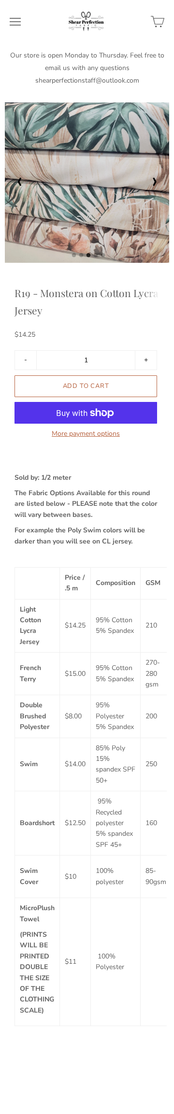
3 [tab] (88, 258)
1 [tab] (74, 258)
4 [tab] (96, 258)
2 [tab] (81, 258)
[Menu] (15, 21)
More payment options (86, 433)
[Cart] (158, 21)
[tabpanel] (87, 182)
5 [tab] (103, 258)
